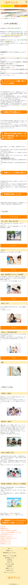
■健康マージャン (10, 568)
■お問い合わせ (9, 570)
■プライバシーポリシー (9, 572)
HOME (1, 18)
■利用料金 (9, 559)
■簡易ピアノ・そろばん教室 (9, 555)
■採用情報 (9, 566)
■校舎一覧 (9, 562)
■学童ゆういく (9, 550)
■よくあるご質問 (10, 564)
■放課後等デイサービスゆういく (9, 553)
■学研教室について (9, 557)
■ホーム (10, 548)
